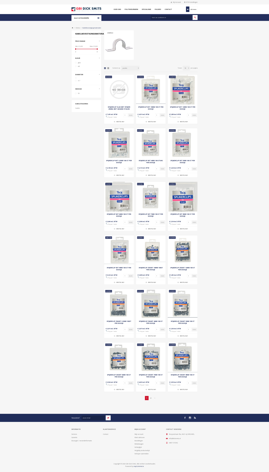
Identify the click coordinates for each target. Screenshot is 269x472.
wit (79, 66)
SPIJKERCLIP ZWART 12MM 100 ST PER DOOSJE (182, 269)
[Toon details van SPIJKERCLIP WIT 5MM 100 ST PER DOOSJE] (182, 143)
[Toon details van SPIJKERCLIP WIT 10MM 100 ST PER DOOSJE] (151, 89)
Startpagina (72, 28)
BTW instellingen (192, 2)
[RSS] (195, 417)
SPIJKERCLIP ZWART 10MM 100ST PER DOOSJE (151, 269)
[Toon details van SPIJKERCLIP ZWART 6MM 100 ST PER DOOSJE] (119, 357)
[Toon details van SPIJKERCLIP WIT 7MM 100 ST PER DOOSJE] (151, 197)
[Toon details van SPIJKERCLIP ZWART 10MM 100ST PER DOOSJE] (151, 250)
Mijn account (138, 434)
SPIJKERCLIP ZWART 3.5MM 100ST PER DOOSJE (119, 322)
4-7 (79, 81)
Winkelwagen (138, 444)
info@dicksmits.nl (175, 438)
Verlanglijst (138, 447)
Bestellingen (138, 441)
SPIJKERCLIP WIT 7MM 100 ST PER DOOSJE (151, 215)
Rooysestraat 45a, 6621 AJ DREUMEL (181, 434)
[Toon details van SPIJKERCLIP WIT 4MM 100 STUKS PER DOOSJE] (151, 143)
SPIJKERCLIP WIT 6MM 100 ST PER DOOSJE (119, 215)
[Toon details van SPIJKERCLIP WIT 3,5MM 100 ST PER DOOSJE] (119, 143)
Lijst (108, 68)
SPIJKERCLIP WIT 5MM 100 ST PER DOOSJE (182, 162)
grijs (79, 63)
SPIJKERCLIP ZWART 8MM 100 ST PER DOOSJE (182, 376)
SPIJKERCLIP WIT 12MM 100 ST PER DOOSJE (182, 108)
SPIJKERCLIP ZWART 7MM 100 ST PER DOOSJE (151, 376)
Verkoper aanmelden (141, 454)
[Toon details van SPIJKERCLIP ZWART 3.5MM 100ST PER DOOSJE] (119, 304)
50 (79, 93)
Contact (105, 434)
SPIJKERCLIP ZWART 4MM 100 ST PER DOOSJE (151, 322)
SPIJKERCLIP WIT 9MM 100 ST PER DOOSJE (119, 269)
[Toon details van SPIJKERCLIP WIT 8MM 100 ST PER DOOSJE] (182, 197)
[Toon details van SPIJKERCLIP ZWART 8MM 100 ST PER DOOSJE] (182, 357)
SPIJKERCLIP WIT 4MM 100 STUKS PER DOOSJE (151, 162)
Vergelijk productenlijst (142, 450)
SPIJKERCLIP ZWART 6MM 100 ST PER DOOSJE (119, 376)
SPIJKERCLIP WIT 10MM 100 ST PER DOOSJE (150, 108)
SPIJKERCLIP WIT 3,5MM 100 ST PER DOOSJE (119, 162)
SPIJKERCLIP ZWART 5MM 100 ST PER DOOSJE (182, 322)
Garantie (74, 437)
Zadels (110, 33)
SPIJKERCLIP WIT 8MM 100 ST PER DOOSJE (182, 215)
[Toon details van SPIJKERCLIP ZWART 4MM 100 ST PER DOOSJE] (151, 304)
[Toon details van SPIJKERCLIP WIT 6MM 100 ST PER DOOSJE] (119, 197)
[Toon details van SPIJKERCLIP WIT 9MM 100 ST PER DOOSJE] (119, 250)
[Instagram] (190, 417)
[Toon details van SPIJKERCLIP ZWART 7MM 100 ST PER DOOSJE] (151, 357)
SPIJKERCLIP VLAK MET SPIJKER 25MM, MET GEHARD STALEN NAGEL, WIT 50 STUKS (119, 109)
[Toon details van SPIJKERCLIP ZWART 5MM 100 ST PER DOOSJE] (182, 304)
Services (74, 434)
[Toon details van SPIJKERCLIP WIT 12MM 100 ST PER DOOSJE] (182, 89)
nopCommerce (139, 466)
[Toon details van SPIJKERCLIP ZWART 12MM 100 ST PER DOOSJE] (182, 250)
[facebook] (185, 417)
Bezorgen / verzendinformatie (81, 441)
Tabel (105, 68)
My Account (177, 2)
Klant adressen (139, 437)
